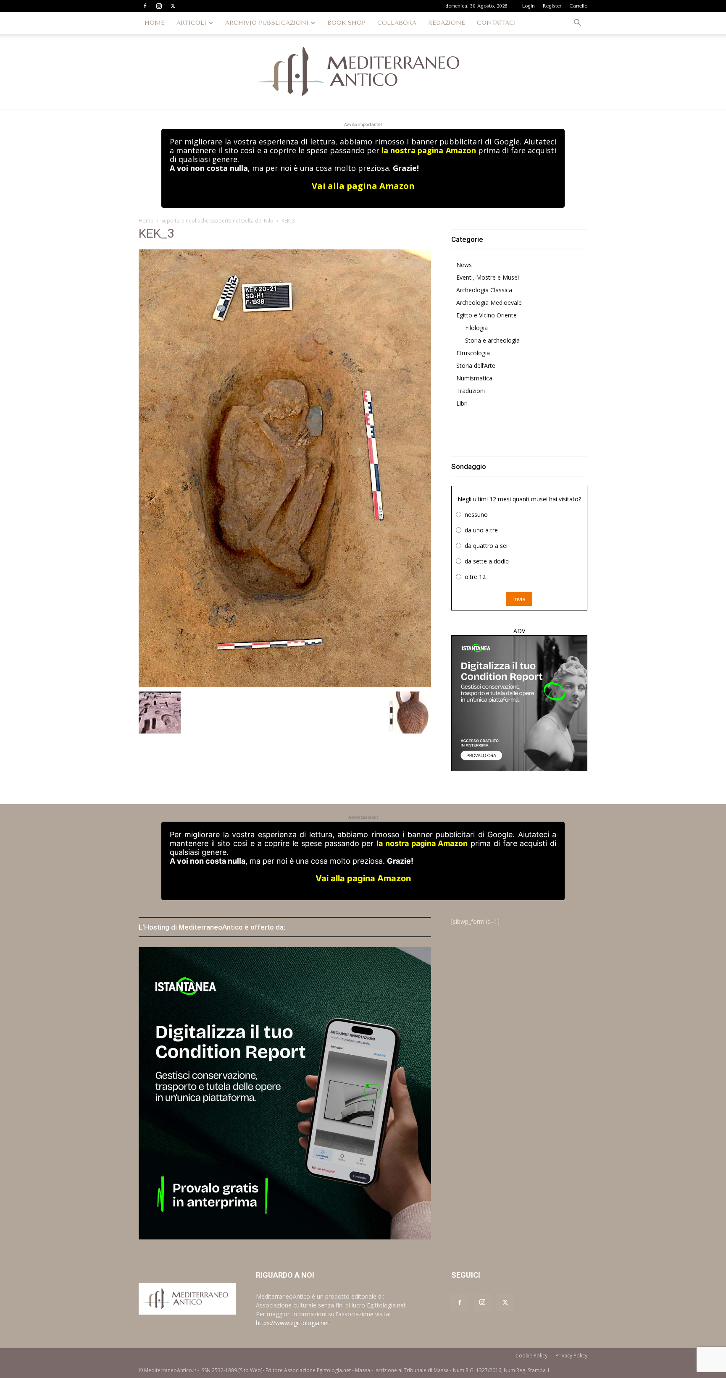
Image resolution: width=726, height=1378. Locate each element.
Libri (462, 403)
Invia (519, 599)
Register (552, 6)
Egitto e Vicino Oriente (486, 315)
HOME (155, 22)
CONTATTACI (496, 22)
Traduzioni (470, 391)
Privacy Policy (571, 1355)
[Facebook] (145, 6)
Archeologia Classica (484, 290)
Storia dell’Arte (475, 365)
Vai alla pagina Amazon (363, 185)
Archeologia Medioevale (489, 303)
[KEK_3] (285, 467)
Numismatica (474, 378)
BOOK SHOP (346, 22)
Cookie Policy (531, 1355)
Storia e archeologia (492, 340)
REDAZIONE (446, 22)
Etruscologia (473, 353)
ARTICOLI (191, 22)
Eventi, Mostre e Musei (487, 277)
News (464, 265)
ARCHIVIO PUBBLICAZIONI (266, 22)
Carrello (578, 6)
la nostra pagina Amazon (428, 150)
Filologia (476, 328)
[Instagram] (159, 6)
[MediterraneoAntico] (363, 72)
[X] (172, 6)
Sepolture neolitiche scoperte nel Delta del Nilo (217, 220)
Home (146, 220)
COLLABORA (396, 22)
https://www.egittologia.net (292, 1323)
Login (528, 6)
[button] (577, 24)
